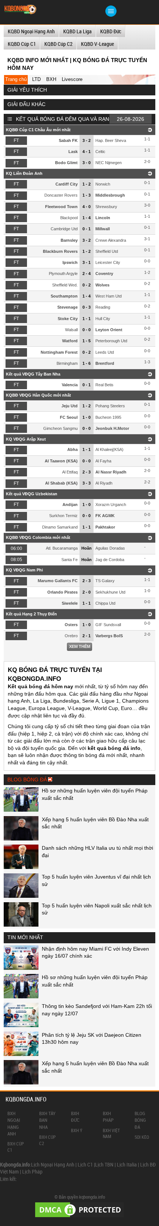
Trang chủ (16, 79)
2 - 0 (86, 592)
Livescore (72, 79)
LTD (36, 79)
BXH (51, 79)
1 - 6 (86, 363)
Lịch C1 (85, 1164)
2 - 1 (86, 636)
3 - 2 (86, 140)
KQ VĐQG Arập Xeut (26, 439)
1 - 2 (86, 184)
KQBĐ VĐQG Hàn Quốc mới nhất (38, 395)
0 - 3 (86, 307)
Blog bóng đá (140, 1120)
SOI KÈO (142, 1137)
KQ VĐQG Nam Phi (24, 570)
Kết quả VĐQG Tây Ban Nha (33, 374)
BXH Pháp (108, 1116)
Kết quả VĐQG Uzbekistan (31, 494)
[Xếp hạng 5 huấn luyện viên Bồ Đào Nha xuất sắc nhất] (21, 839)
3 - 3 (86, 483)
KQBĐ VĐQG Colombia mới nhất (38, 537)
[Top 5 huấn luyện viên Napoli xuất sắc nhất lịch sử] (21, 925)
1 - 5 (86, 341)
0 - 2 (86, 285)
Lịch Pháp (32, 1171)
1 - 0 (86, 417)
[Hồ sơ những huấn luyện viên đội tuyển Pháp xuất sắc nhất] (21, 810)
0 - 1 (86, 229)
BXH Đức (75, 1116)
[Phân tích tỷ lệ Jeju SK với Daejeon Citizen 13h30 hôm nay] (21, 1054)
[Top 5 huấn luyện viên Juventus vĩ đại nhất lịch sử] (21, 896)
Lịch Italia (127, 1164)
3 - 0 (86, 162)
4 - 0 (86, 206)
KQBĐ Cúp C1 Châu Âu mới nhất (38, 130)
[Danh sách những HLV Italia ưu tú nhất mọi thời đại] (21, 867)
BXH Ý (76, 1130)
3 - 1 (86, 262)
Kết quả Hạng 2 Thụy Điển (31, 614)
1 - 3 (86, 195)
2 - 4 (86, 273)
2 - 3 (86, 472)
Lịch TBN (104, 1164)
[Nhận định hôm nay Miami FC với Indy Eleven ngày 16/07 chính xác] (21, 968)
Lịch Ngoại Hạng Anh (52, 1164)
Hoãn (86, 548)
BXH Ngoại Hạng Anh (13, 1123)
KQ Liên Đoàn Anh (24, 173)
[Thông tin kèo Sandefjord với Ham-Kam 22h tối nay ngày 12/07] (21, 1025)
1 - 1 (86, 318)
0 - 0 (86, 329)
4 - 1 (86, 151)
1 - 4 (86, 217)
